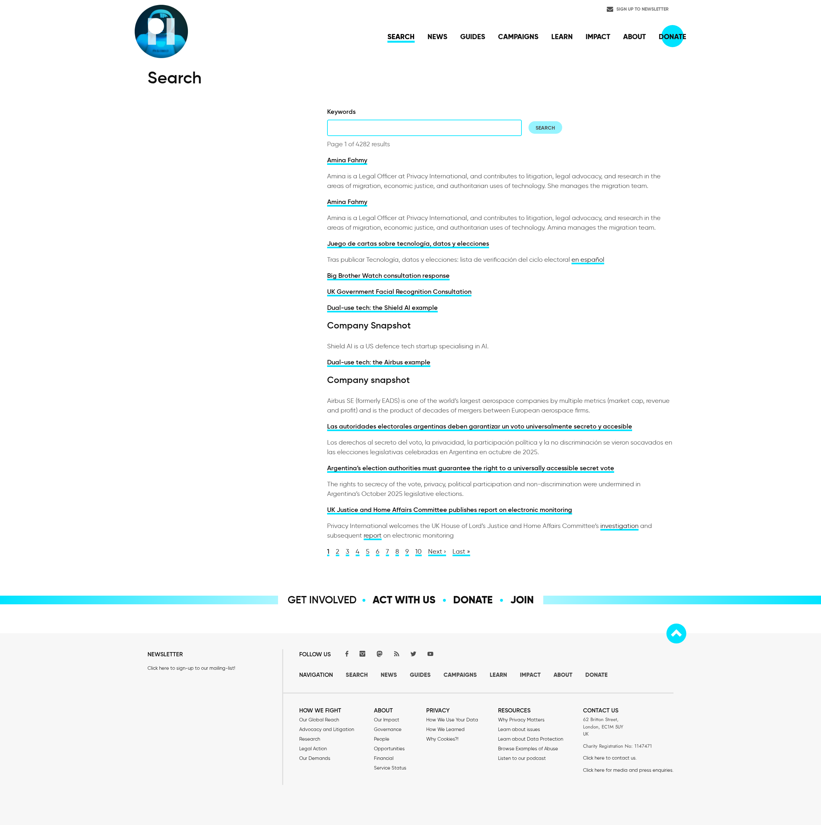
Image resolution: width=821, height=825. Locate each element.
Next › (437, 551)
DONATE (596, 674)
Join (522, 599)
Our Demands (314, 758)
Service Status (390, 768)
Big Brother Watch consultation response (388, 275)
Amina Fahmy (347, 160)
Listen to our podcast (522, 758)
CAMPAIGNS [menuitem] (518, 36)
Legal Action (313, 749)
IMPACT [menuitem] (598, 36)
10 (418, 551)
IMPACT (530, 674)
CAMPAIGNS (460, 674)
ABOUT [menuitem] (634, 36)
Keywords (341, 111)
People (381, 739)
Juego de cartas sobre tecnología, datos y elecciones (408, 243)
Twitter (413, 654)
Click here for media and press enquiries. (628, 770)
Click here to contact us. (610, 758)
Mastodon (379, 654)
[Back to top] (676, 633)
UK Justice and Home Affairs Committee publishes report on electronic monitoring (449, 510)
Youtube (430, 654)
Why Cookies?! (442, 739)
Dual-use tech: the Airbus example (378, 362)
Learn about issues (519, 729)
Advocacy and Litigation (326, 729)
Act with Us (404, 599)
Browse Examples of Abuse (528, 749)
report (373, 535)
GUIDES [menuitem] (472, 36)
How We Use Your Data (452, 720)
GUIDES (420, 674)
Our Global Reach (319, 720)
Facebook (345, 654)
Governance (388, 729)
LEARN (498, 674)
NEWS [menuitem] (437, 36)
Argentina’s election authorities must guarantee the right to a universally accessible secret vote (470, 468)
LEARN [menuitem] (562, 36)
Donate (473, 599)
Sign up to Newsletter (642, 9)
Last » (461, 551)
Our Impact (386, 720)
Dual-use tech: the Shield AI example (382, 307)
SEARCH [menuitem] (401, 36)
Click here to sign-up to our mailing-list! (191, 668)
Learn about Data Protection (530, 739)
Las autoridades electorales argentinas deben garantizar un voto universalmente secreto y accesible (479, 426)
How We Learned (445, 729)
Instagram (362, 654)
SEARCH (357, 674)
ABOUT (563, 674)
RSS (396, 654)
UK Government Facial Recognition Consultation (399, 291)
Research (309, 739)
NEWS (389, 674)
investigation (619, 526)
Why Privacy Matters (521, 720)
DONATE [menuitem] (672, 36)
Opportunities (389, 749)
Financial (384, 758)
